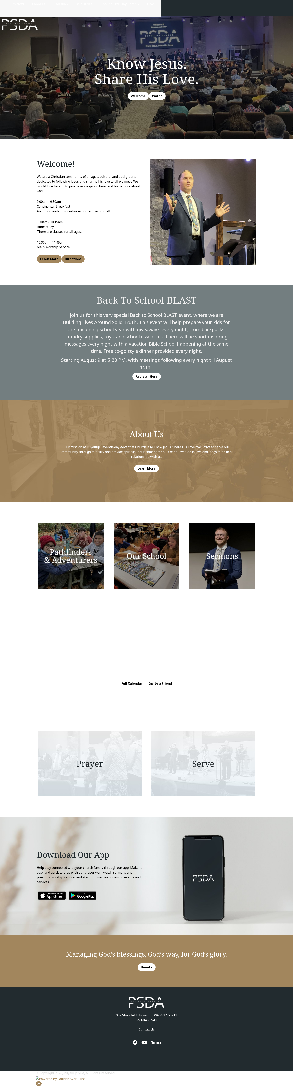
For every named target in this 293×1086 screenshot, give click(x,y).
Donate (146, 967)
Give (150, 4)
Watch (157, 96)
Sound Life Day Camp (120, 4)
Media (61, 4)
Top (39, 1083)
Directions (73, 259)
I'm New (17, 4)
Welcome (138, 96)
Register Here (147, 376)
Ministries (84, 4)
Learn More (49, 259)
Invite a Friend (160, 683)
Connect (38, 4)
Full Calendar (131, 683)
